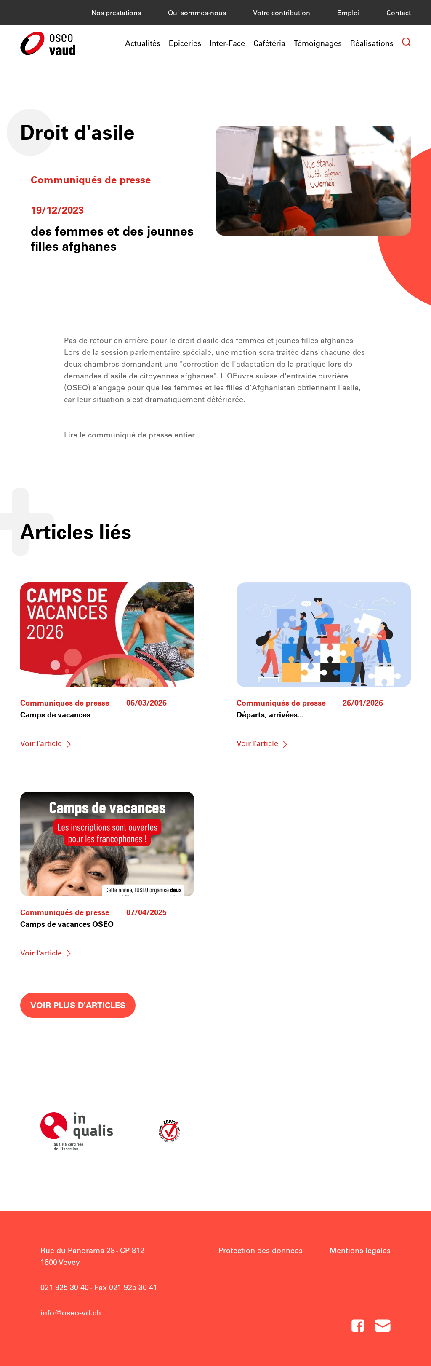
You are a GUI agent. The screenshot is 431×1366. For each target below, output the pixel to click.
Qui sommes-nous (197, 12)
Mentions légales (360, 1250)
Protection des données (260, 1250)
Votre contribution (281, 12)
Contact (398, 12)
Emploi (348, 12)
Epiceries (185, 43)
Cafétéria (269, 43)
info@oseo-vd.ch (70, 1313)
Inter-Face (227, 43)
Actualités (142, 43)
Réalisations (372, 43)
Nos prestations (116, 12)
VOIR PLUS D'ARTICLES (77, 1005)
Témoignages (318, 43)
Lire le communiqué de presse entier (129, 435)
